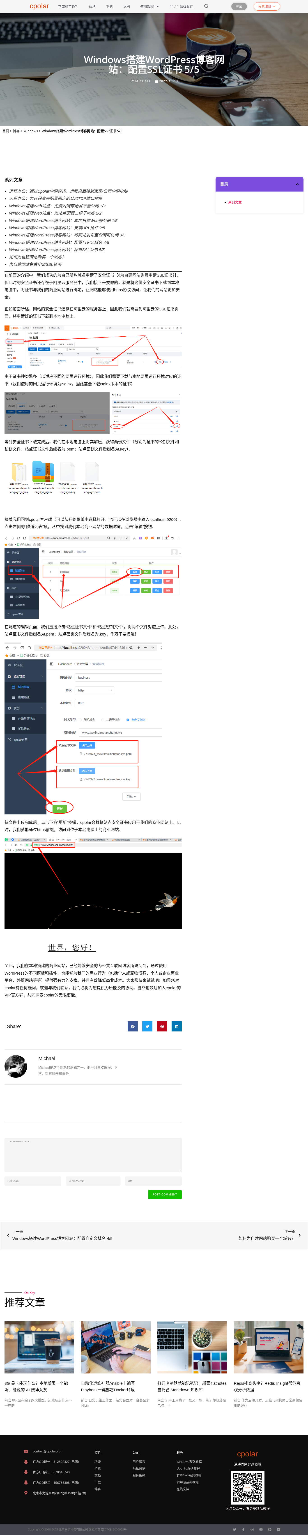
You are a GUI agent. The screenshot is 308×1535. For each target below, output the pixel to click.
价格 (92, 6)
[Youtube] (261, 1529)
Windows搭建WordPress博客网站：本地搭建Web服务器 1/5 (63, 220)
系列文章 (235, 202)
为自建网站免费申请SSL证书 (35, 264)
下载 (109, 6)
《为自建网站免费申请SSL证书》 (146, 275)
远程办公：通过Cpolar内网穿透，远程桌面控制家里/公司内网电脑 (68, 191)
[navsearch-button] (206, 6)
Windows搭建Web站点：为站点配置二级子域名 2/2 (55, 213)
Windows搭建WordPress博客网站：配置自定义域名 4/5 (59, 242)
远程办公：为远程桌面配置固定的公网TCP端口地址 (55, 198)
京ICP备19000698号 (114, 1529)
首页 (5, 131)
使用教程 (147, 6)
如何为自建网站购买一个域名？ (37, 257)
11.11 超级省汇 (181, 6)
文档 (126, 6)
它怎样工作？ (68, 6)
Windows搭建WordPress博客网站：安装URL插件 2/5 (57, 228)
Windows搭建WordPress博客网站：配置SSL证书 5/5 (57, 249)
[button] (133, 1026)
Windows (30, 131)
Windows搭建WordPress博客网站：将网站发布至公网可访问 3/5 (67, 235)
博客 (16, 131)
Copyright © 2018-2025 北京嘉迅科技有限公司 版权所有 (64, 1529)
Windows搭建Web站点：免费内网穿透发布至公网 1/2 (57, 206)
